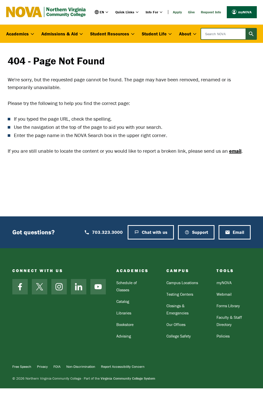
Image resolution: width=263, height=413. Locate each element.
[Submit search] (251, 34)
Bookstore (125, 324)
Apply (177, 12)
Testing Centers (179, 294)
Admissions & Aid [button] (59, 34)
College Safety (178, 336)
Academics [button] (17, 34)
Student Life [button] (154, 34)
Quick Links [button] (124, 12)
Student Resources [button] (109, 34)
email (235, 151)
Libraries (123, 312)
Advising (123, 336)
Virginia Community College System (128, 378)
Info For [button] (152, 12)
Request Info (211, 12)
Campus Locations (182, 282)
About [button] (185, 34)
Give (191, 12)
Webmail (224, 294)
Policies (223, 336)
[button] (102, 12)
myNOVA (245, 12)
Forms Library (228, 305)
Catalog (122, 301)
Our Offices (175, 324)
